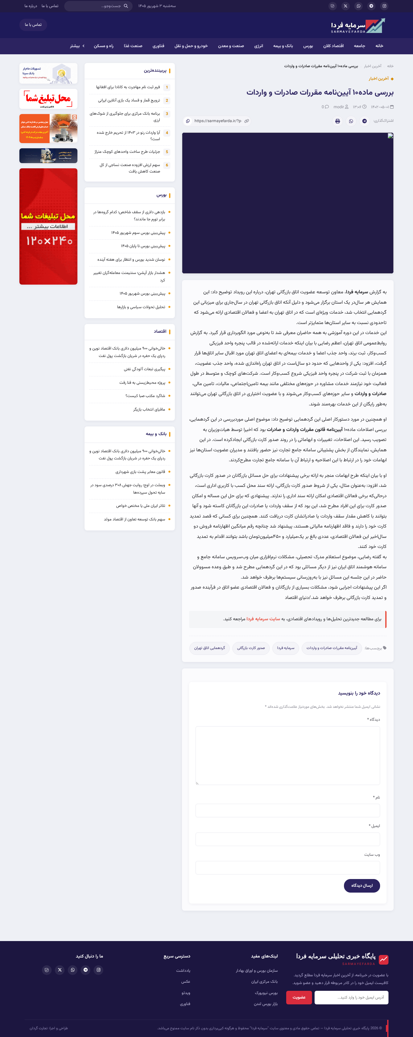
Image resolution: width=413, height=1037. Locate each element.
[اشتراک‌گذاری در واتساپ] (351, 121)
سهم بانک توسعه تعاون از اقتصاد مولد (134, 519)
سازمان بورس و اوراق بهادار (257, 971)
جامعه (359, 46)
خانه (379, 46)
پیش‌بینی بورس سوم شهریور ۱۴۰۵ (138, 233)
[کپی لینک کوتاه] (188, 121)
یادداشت (183, 971)
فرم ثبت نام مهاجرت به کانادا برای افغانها (128, 87)
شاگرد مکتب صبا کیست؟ (145, 396)
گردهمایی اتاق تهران (209, 648)
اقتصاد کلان (333, 46)
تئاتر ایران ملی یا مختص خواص (140, 506)
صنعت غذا (133, 46)
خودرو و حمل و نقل (191, 46)
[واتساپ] (358, 6)
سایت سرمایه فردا (263, 619)
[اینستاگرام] (384, 6)
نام (376, 797)
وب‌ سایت (372, 855)
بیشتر (75, 46)
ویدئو (186, 993)
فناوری (158, 46)
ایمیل (374, 826)
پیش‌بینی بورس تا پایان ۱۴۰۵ (143, 246)
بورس (308, 46)
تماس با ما (50, 6)
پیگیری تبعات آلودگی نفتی (144, 369)
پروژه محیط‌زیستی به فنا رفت (142, 383)
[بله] (332, 6)
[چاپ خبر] (337, 121)
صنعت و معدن (231, 46)
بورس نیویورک (266, 993)
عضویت (299, 997)
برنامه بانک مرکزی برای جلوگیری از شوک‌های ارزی (125, 116)
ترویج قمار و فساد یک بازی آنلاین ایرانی (129, 100)
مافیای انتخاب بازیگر (149, 409)
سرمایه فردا (285, 648)
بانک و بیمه (283, 46)
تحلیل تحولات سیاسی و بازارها (141, 307)
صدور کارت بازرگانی (251, 648)
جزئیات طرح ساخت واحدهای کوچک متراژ (127, 152)
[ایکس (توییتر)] (345, 6)
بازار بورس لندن (266, 1004)
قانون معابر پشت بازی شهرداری (140, 472)
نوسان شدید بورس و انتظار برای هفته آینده (131, 260)
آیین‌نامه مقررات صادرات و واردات (332, 648)
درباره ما (31, 6)
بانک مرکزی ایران (264, 982)
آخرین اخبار (372, 66)
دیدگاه (373, 720)
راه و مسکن (104, 46)
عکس (185, 982)
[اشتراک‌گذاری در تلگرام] (364, 121)
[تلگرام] (371, 6)
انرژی (258, 46)
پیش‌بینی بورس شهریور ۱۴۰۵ (142, 293)
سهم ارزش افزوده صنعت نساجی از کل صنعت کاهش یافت (130, 168)
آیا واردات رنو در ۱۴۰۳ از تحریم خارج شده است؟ (128, 136)
